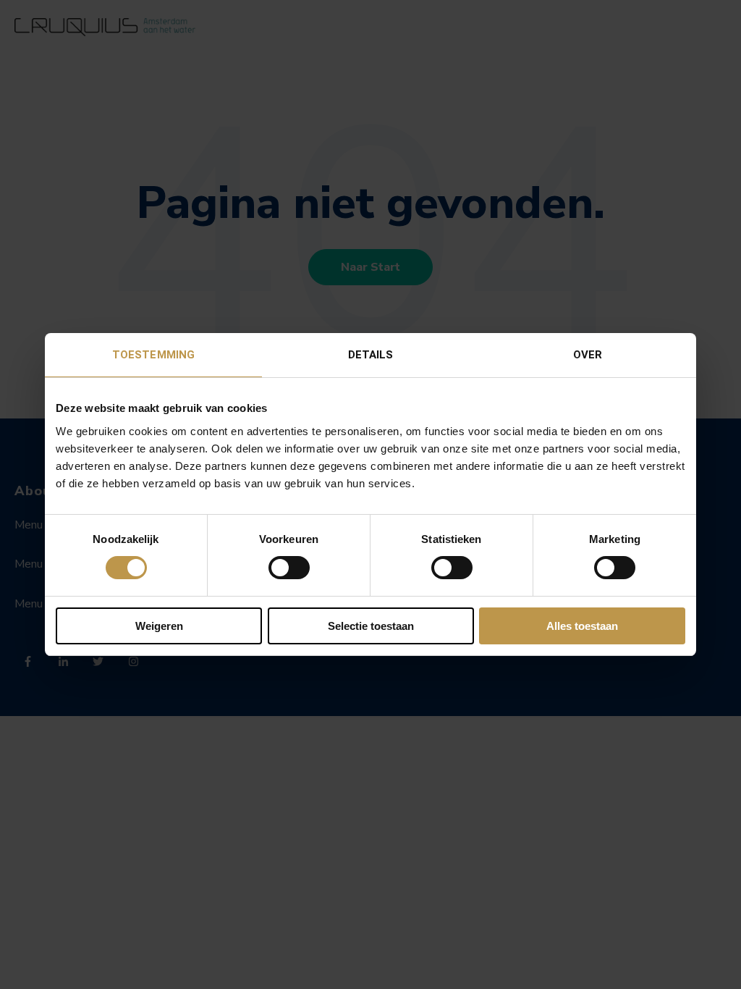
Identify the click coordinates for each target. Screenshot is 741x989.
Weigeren (159, 626)
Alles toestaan (582, 626)
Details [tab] (371, 354)
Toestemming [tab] (153, 354)
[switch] (289, 567)
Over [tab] (587, 354)
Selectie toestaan (371, 626)
